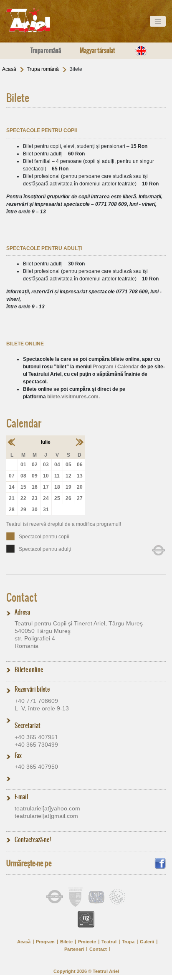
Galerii (147, 941)
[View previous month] (12, 442)
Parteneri (74, 949)
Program (45, 941)
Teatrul (108, 941)
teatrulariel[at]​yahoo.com (47, 808)
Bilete (66, 941)
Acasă (9, 69)
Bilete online (29, 669)
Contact (21, 597)
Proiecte (87, 941)
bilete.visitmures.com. (73, 397)
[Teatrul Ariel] (37, 20)
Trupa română (45, 50)
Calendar (23, 423)
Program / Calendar (116, 367)
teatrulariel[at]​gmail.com (46, 815)
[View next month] (79, 442)
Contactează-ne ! (33, 839)
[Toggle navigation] (158, 21)
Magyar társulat (97, 50)
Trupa (128, 941)
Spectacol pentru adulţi (45, 549)
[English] (141, 51)
